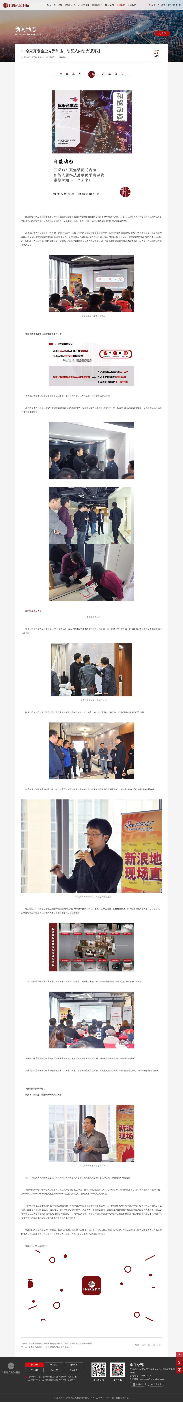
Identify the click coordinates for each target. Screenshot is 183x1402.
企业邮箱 (157, 1384)
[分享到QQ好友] (149, 1345)
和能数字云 (97, 5)
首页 (49, 5)
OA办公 (139, 1384)
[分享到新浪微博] (143, 1345)
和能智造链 (83, 5)
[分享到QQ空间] (159, 1345)
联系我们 (132, 5)
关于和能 (58, 5)
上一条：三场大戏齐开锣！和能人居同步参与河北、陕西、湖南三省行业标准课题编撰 (57, 1343)
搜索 (153, 5)
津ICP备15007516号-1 (100, 1398)
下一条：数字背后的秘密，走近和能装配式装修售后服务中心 (46, 1347)
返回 (163, 33)
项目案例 (109, 5)
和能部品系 (70, 5)
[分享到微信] (154, 1345)
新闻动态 (120, 5)
